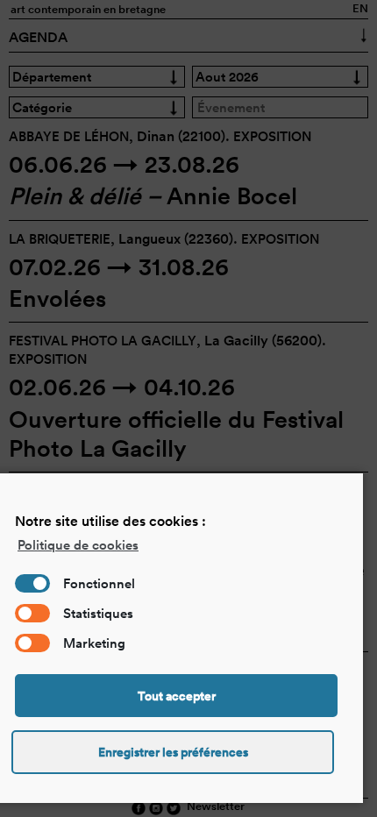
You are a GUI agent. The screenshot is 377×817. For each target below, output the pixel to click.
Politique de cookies (78, 545)
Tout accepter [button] (177, 696)
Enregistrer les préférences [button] (173, 752)
